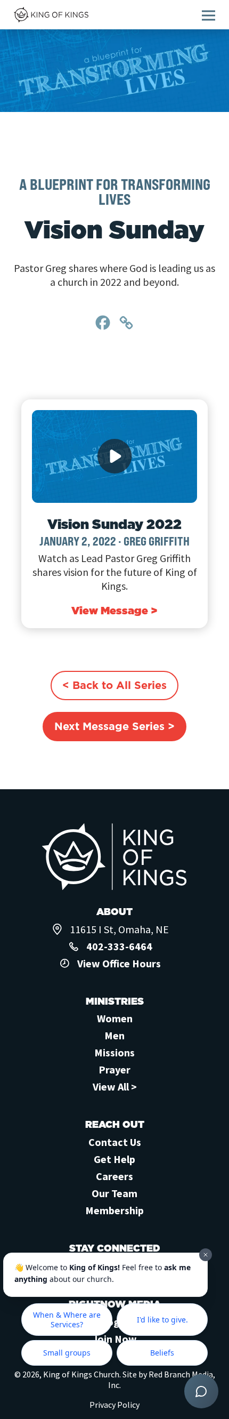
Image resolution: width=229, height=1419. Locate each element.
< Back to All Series (114, 685)
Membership (114, 1210)
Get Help (114, 1159)
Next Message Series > (114, 726)
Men (114, 1035)
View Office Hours (119, 963)
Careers (114, 1176)
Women (115, 1018)
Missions (114, 1052)
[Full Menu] (208, 15)
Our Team (114, 1193)
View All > (115, 1086)
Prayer (114, 1069)
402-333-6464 (119, 946)
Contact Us (114, 1142)
